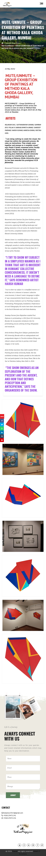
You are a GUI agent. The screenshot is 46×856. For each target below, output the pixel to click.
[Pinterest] (33, 845)
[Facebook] (37, 845)
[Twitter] (42, 845)
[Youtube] (19, 845)
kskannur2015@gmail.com (13, 813)
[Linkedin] (28, 845)
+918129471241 (9, 815)
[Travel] (7, 4)
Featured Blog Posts (12, 43)
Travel (14, 851)
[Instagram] (24, 845)
